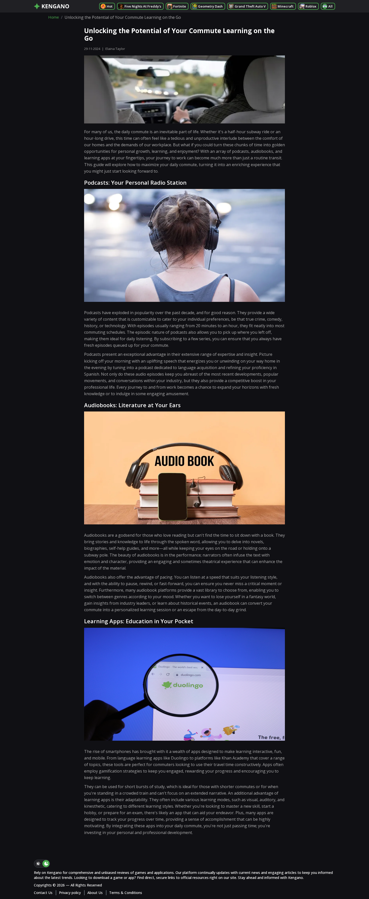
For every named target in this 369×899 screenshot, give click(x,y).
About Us (95, 892)
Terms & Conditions (125, 892)
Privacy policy (70, 892)
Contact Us (43, 892)
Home (53, 17)
